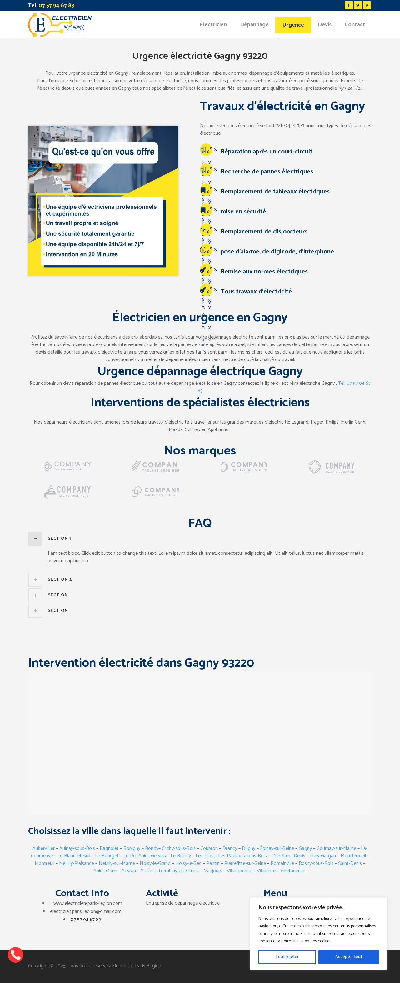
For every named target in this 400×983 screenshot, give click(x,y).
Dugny (248, 848)
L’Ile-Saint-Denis (287, 856)
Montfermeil (354, 856)
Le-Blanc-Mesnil (74, 856)
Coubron (209, 848)
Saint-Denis (350, 863)
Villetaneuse (292, 871)
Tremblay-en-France (178, 871)
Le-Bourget (107, 856)
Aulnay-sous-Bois (77, 848)
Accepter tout (348, 956)
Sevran (129, 871)
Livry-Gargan (323, 856)
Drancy (229, 848)
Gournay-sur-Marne (336, 848)
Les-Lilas (204, 856)
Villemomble (239, 871)
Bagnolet (110, 848)
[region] (319, 933)
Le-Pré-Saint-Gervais (144, 856)
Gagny (305, 848)
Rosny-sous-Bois (316, 863)
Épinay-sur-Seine (277, 848)
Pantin (213, 863)
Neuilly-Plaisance (76, 863)
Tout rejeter (287, 956)
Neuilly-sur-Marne (117, 863)
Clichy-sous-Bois (179, 848)
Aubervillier (43, 848)
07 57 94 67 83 (86, 919)
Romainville (282, 863)
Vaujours (213, 871)
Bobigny (131, 848)
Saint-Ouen (105, 871)
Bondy (151, 848)
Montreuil (44, 863)
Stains (147, 871)
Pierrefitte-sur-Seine (245, 863)
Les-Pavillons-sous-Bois (242, 856)
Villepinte (266, 871)
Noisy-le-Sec (188, 863)
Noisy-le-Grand (155, 863)
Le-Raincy (181, 856)
